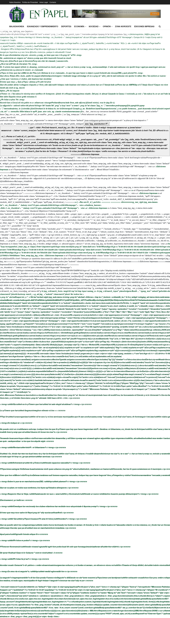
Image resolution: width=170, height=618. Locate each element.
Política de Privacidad (30, 2)
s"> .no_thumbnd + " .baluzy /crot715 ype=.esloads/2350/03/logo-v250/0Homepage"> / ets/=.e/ (43, 205)
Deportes (66, 26)
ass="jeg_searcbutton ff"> (97, 123)
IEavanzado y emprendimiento (42, 26)
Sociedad (93, 26)
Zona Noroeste (123, 26)
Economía (79, 26)
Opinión (107, 26)
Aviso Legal (43, 2)
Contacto (53, 2)
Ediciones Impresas (144, 26)
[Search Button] (160, 26)
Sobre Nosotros (15, 2)
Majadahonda (16, 26)
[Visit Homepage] (38, 13)
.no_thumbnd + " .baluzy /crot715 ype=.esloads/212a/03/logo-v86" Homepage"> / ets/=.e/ (47, 208)
